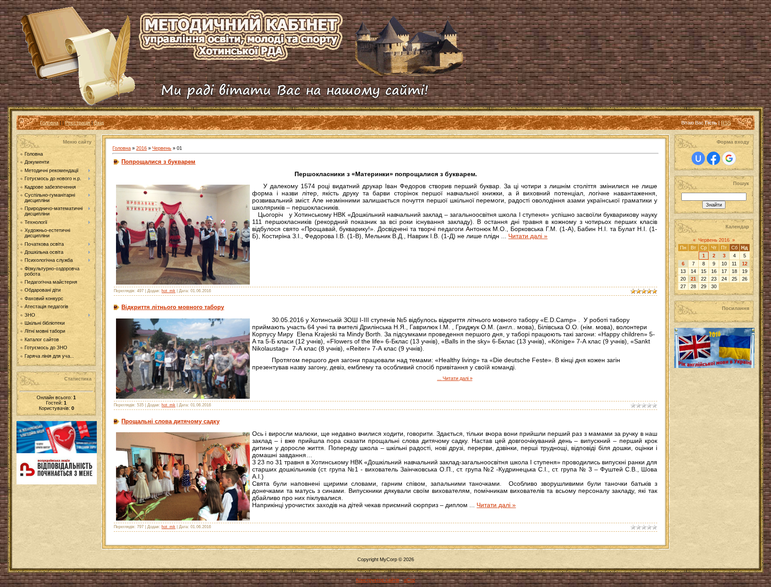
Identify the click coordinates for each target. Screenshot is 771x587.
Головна (49, 122)
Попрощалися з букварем (158, 161)
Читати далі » (527, 236)
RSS (726, 122)
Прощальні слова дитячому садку (170, 421)
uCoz (409, 580)
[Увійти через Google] (729, 158)
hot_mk (168, 291)
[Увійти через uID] (698, 158)
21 (693, 278)
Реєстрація (77, 122)
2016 (141, 148)
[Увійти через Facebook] (713, 158)
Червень (161, 148)
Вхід (99, 122)
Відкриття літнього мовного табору (172, 307)
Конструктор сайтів (377, 580)
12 (744, 263)
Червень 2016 (714, 240)
